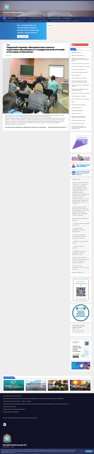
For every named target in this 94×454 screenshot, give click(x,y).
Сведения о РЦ (11, 18)
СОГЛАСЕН (89, 451)
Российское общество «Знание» (78, 123)
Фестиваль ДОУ (67, 18)
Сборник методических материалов (79, 96)
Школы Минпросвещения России (78, 120)
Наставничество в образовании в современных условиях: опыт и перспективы (26, 127)
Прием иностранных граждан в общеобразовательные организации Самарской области (79, 127)
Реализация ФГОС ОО (76, 52)
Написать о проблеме (22, 36)
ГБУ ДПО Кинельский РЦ (13, 12)
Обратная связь (22, 18)
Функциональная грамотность (78, 55)
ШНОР (73, 101)
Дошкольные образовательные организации (81, 93)
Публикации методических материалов (60, 20)
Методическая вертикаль (54, 18)
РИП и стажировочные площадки (78, 104)
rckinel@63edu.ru (22, 409)
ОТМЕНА (81, 451)
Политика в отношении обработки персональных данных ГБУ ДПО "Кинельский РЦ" (20, 417)
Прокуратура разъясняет (77, 113)
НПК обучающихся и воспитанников (79, 78)
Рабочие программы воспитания (78, 69)
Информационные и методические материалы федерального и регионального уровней (81, 59)
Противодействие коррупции (78, 110)
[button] (90, 19)
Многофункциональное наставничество (14, 20)
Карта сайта (76, 20)
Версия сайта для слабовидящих (81, 44)
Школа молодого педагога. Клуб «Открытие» (81, 66)
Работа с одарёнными (76, 75)
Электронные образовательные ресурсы (37, 20)
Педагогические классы (76, 107)
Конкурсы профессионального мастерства (80, 63)
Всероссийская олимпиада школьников (80, 72)
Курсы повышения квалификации (36, 18)
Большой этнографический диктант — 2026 (14, 387)
